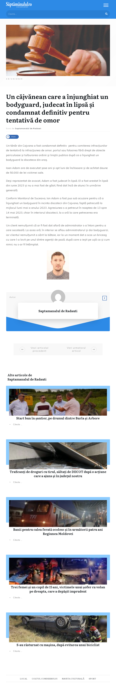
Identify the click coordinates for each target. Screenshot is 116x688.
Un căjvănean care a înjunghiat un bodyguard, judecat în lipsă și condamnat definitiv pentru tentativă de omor (57, 108)
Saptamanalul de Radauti (27, 379)
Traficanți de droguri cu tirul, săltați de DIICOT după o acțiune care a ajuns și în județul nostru (58, 463)
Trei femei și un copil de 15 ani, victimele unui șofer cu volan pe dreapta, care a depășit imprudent (58, 579)
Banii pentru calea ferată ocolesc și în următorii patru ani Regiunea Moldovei (58, 521)
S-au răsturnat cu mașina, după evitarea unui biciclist (58, 634)
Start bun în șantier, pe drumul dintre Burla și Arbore (58, 408)
